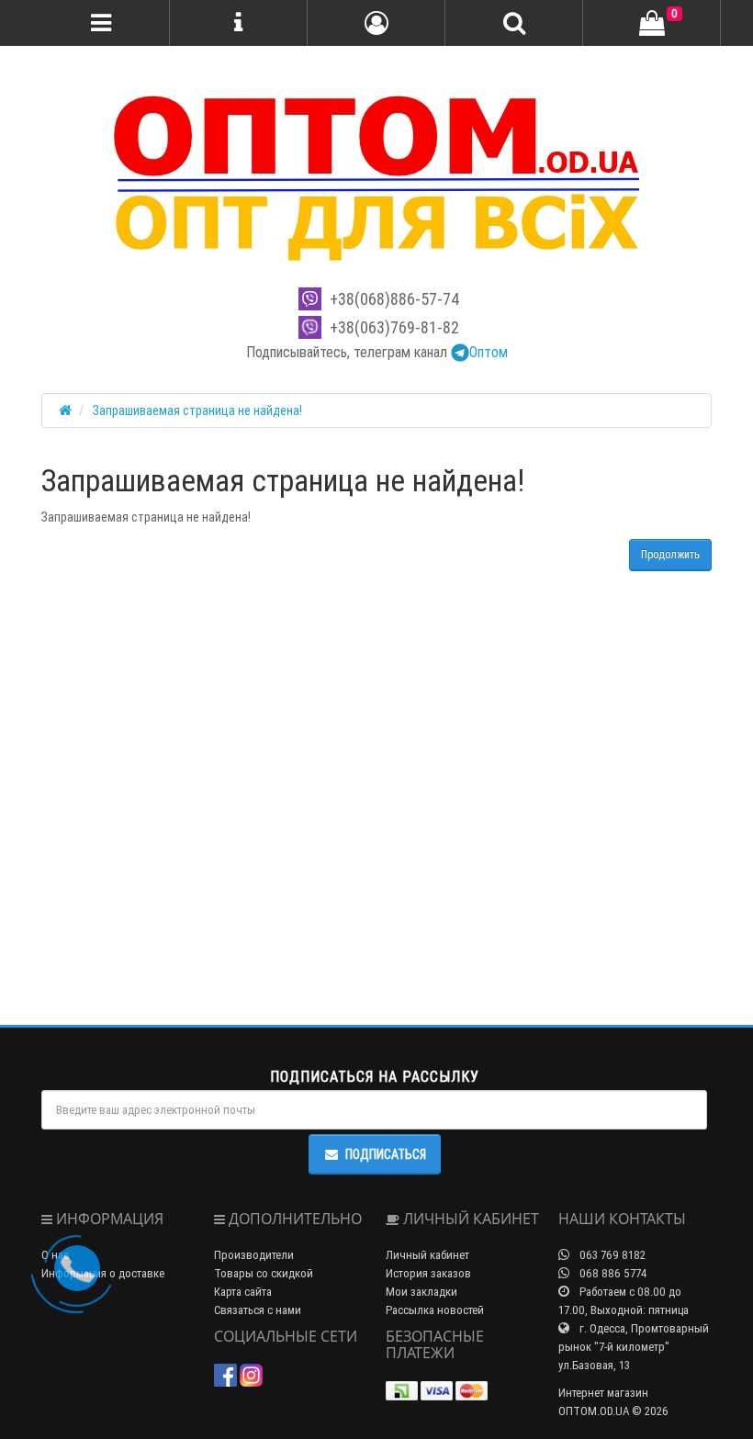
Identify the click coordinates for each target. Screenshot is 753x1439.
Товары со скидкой (263, 1273)
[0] (652, 23)
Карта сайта (243, 1291)
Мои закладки (421, 1291)
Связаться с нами (257, 1310)
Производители (254, 1255)
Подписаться (385, 1154)
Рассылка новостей (435, 1310)
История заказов (428, 1273)
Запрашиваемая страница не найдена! (197, 410)
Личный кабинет (427, 1255)
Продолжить (670, 554)
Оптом (488, 352)
